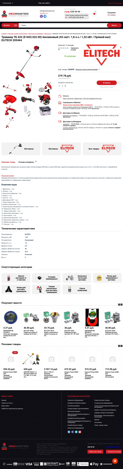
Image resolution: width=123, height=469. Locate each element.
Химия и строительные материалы (105, 410)
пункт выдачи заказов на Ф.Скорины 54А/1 (78, 107)
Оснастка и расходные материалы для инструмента (106, 406)
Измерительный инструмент (76, 418)
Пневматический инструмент (77, 403)
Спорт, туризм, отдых (101, 425)
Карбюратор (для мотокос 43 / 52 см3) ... (71, 333)
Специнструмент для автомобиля (78, 408)
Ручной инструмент (74, 406)
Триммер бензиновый (112, 374)
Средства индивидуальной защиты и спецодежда (79, 421)
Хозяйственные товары (75, 425)
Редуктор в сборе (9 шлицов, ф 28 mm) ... (31, 332)
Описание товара (8, 162)
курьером (66, 124)
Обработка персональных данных (12, 408)
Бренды (3, 400)
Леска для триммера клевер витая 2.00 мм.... (10, 334)
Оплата (66, 96)
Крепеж (96, 419)
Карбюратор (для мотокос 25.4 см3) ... (112, 332)
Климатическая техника (102, 400)
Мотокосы (47, 33)
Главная (4, 33)
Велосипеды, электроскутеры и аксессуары (104, 416)
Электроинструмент (74, 411)
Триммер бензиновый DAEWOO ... (10, 375)
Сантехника (98, 422)
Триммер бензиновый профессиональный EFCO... (51, 375)
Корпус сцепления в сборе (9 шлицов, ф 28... (51, 333)
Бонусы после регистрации (87, 69)
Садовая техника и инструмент (17, 33)
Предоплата (78, 98)
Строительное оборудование (103, 403)
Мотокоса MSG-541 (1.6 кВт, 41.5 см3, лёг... (30, 374)
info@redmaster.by (47, 11)
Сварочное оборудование (76, 428)
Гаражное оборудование (75, 400)
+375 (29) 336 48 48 (76, 17)
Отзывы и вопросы (27, 162)
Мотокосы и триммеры (36, 33)
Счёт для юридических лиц (92, 98)
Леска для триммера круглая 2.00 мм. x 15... (92, 334)
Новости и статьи (6, 403)
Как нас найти (44, 3)
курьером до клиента (70, 115)
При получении (68, 98)
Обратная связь (95, 452)
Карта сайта (5, 406)
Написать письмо (114, 452)
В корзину (106, 83)
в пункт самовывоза (70, 127)
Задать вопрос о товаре (107, 87)
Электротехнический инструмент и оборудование (78, 414)
